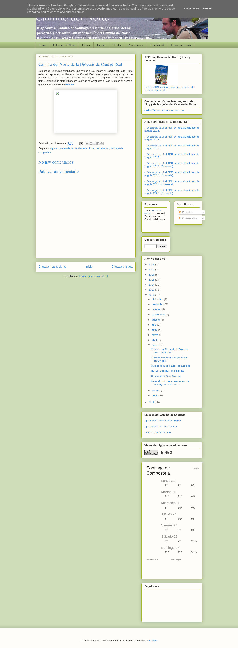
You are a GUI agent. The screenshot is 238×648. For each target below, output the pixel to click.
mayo (155, 334)
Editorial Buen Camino (157, 432)
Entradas (187, 212)
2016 (152, 274)
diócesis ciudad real (89, 148)
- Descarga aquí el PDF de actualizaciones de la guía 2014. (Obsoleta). (172, 165)
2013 (152, 289)
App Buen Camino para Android (163, 420)
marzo (156, 344)
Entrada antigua (122, 266)
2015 (152, 279)
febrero (156, 390)
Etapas (86, 45)
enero (155, 395)
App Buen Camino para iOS (160, 426)
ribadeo (105, 148)
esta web (70, 84)
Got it (207, 8)
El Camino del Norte (64, 45)
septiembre (159, 314)
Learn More (192, 8)
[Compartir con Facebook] (98, 143)
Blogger (153, 640)
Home (42, 45)
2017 (152, 269)
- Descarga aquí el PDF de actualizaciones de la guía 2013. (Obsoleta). (172, 174)
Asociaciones (135, 45)
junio (155, 329)
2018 (152, 264)
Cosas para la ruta (181, 45)
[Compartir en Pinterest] (102, 143)
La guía (101, 45)
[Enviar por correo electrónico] (87, 143)
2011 (152, 401)
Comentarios (189, 218)
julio (154, 324)
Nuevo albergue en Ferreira (167, 370)
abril (154, 339)
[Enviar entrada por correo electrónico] (80, 143)
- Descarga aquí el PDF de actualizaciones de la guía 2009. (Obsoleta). (172, 192)
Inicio (89, 266)
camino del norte (68, 148)
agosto (53, 148)
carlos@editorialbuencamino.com (164, 110)
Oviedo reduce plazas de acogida (170, 365)
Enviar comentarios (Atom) (93, 276)
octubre (156, 309)
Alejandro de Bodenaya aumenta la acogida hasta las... (170, 382)
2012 (152, 294)
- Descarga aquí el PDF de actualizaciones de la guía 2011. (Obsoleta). (172, 183)
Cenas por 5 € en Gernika (166, 375)
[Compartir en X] (95, 143)
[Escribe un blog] (91, 143)
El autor (117, 45)
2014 (152, 284)
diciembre (158, 299)
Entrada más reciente (52, 266)
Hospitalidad (157, 45)
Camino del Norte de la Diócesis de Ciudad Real (170, 351)
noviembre (158, 304)
